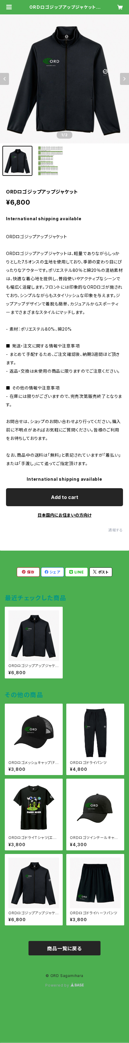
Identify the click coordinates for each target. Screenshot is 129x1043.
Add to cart (64, 497)
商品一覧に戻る (64, 948)
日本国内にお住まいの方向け (65, 515)
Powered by (57, 985)
